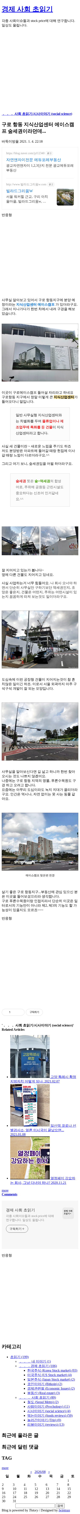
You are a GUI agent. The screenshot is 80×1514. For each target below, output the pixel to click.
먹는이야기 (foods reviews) (50, 1415)
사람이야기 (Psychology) (48, 1406)
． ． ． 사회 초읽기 (37, 1397)
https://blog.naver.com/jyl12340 (25, 153)
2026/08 (40, 1472)
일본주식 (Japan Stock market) (51, 1379)
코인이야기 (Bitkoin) (44, 1384)
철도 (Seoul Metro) (42, 1402)
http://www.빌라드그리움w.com (26, 184)
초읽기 (19, 1357)
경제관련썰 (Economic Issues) (51, 1388)
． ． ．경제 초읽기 (38, 1366)
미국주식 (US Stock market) (49, 1375)
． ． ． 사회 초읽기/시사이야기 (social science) (37, 114)
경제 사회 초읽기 (27, 9)
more (5, 1190)
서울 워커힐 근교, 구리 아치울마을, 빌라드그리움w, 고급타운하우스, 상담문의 (27, 199)
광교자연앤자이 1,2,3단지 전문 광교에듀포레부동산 (40, 168)
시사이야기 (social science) (48, 1411)
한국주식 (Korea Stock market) (52, 1370)
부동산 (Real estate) (43, 1393)
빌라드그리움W (19, 191)
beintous (64, 1510)
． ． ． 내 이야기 (35, 1361)
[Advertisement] (40, 71)
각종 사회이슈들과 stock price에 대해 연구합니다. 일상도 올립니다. (30, 1218)
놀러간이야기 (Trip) (44, 1420)
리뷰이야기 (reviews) (45, 1424)
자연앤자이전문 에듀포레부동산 (33, 160)
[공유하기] (14, 1012)
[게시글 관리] (19, 1012)
